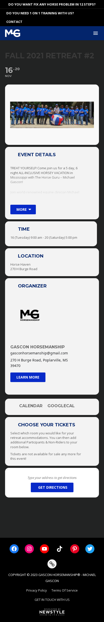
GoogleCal (61, 406)
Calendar (30, 406)
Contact (14, 21)
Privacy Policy (36, 590)
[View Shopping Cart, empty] (100, 13)
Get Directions (52, 487)
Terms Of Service (64, 590)
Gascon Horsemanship (37, 347)
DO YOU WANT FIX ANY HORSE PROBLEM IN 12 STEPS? (52, 4)
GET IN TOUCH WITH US (52, 599)
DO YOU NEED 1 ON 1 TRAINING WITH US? (40, 13)
